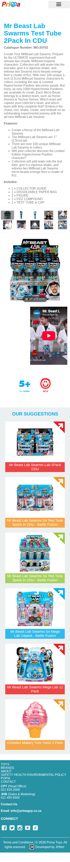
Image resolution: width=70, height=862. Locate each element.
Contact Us (9, 804)
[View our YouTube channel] (27, 827)
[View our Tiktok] (35, 827)
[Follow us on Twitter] (12, 827)
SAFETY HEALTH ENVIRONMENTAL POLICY (33, 774)
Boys (45, 385)
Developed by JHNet (49, 847)
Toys (5, 764)
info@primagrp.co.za (21, 810)
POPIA (5, 778)
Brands (7, 767)
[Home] (11, 4)
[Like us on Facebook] (4, 827)
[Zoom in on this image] (7, 215)
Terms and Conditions (18, 842)
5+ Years (27, 389)
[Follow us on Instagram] (19, 827)
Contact (8, 781)
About (6, 771)
